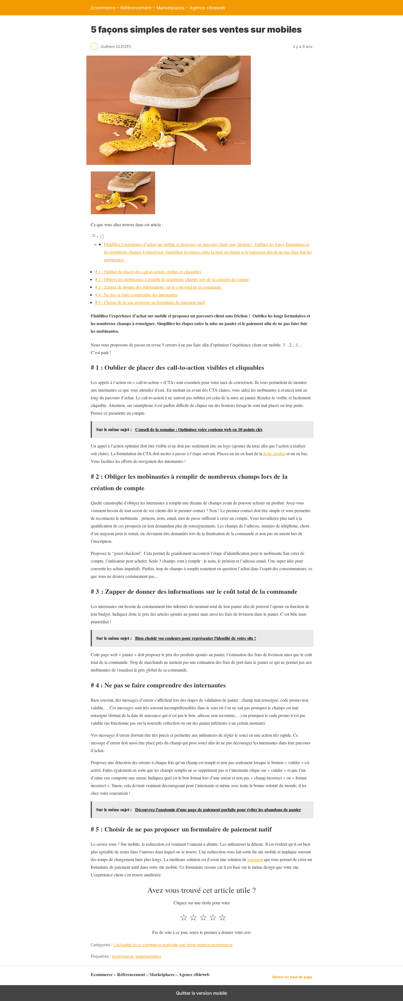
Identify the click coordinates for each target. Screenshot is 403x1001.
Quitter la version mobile (201, 993)
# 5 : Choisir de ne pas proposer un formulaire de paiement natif (150, 302)
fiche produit (274, 453)
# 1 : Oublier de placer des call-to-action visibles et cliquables (148, 271)
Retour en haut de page (292, 977)
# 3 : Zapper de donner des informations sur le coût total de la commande (158, 287)
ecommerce (122, 956)
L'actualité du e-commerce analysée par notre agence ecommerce (172, 944)
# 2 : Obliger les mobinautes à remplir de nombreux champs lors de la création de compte (172, 279)
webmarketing (148, 956)
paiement (255, 859)
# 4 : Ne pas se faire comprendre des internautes (136, 294)
